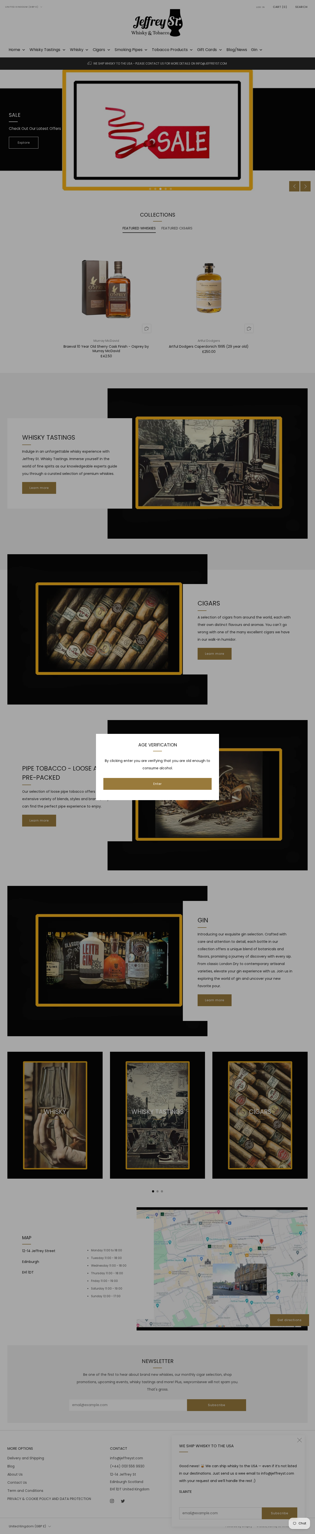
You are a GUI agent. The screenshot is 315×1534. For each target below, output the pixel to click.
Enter (157, 784)
